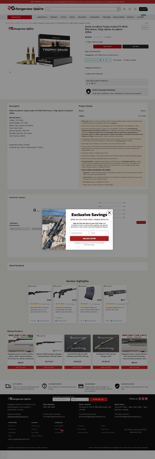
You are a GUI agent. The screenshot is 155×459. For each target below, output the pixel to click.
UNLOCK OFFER (89, 238)
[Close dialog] (109, 212)
